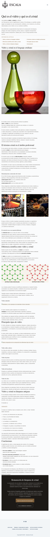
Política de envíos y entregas (36, 527)
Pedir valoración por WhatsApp (25, 500)
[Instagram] (25, 521)
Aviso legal (10, 527)
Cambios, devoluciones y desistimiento (20, 529)
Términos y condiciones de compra (21, 527)
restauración (4, 406)
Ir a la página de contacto (25, 505)
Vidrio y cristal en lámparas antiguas (10, 44)
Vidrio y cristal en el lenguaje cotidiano (11, 39)
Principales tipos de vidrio (32, 41)
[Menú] (47, 4)
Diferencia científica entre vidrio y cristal (12, 41)
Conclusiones (30, 44)
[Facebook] (24, 521)
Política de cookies (34, 529)
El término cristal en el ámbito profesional (36, 39)
